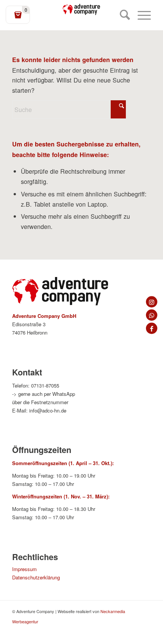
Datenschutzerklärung (36, 577)
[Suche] (121, 15)
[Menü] (140, 15)
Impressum (24, 569)
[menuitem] (121, 15)
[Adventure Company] (81, 9)
